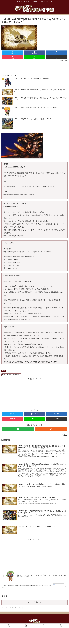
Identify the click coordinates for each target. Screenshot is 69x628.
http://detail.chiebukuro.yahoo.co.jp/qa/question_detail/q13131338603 (18, 194)
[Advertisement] (34, 67)
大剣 (4, 370)
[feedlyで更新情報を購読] (18, 429)
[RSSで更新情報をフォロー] (51, 429)
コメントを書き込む (34, 602)
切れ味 (9, 374)
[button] (63, 335)
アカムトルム (17, 374)
